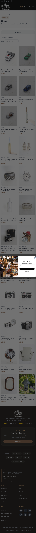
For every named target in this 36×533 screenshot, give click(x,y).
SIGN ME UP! (27, 268)
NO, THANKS (27, 271)
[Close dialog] (35, 257)
